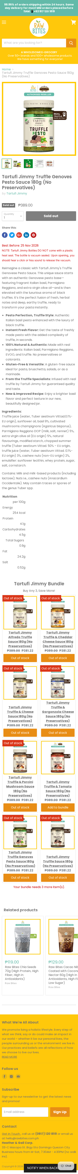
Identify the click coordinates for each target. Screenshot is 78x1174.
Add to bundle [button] (58, 807)
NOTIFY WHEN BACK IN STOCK (50, 1168)
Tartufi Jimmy (16, 193)
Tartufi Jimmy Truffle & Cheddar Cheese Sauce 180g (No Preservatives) (58, 639)
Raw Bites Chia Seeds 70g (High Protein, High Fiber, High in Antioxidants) (21, 973)
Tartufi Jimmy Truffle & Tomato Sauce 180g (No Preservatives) (58, 789)
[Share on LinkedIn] (26, 235)
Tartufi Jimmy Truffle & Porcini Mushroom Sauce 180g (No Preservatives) (20, 786)
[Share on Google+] (19, 235)
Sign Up (60, 1111)
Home (6, 69)
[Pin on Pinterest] (33, 235)
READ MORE (9, 1057)
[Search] (71, 43)
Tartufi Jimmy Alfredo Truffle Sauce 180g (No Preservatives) (20, 639)
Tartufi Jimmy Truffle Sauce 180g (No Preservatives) (58, 861)
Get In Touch (11, 1134)
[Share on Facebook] (5, 235)
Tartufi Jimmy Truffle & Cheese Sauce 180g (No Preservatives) (20, 714)
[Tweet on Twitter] (12, 235)
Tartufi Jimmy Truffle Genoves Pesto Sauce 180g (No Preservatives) (20, 859)
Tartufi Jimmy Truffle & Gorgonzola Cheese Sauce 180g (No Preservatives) (58, 712)
